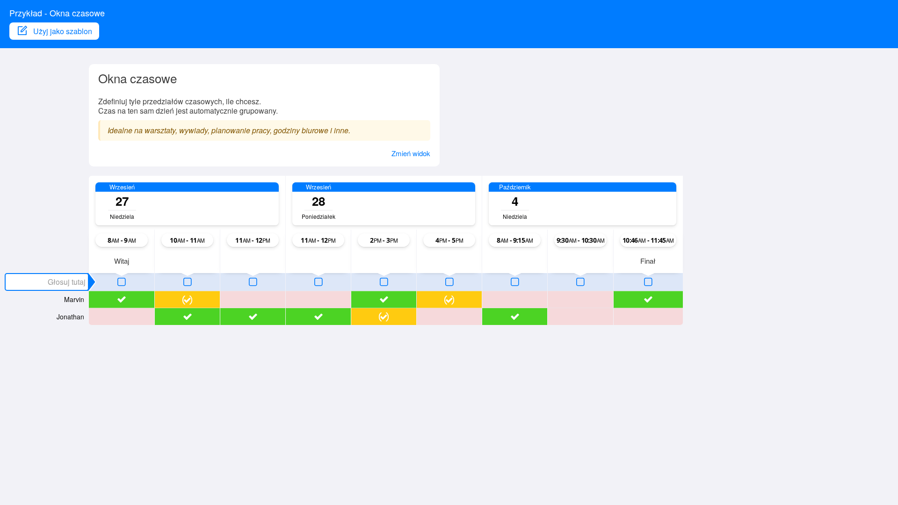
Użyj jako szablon (62, 31)
